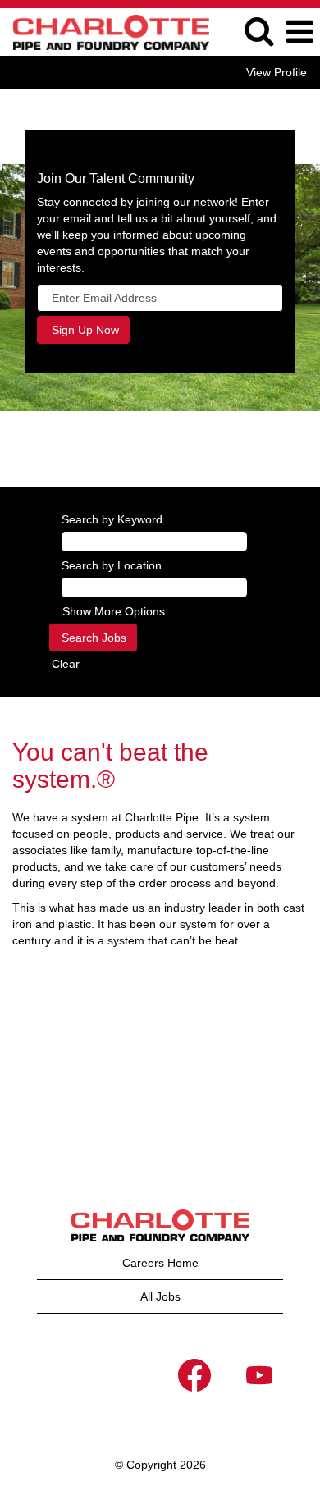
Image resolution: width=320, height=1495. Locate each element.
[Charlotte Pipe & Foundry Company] (105, 31)
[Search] (258, 30)
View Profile (276, 72)
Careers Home (160, 1262)
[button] (299, 31)
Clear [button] (66, 663)
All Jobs (160, 1296)
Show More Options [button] (113, 611)
